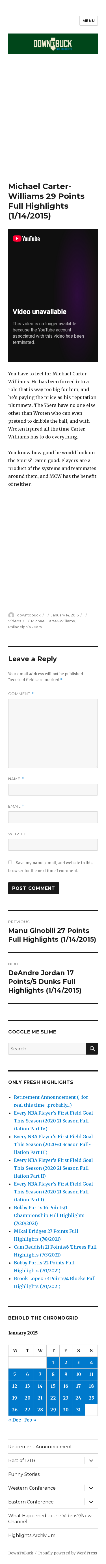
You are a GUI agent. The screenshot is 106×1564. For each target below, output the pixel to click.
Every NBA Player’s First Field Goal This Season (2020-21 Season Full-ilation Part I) (53, 1191)
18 (91, 1386)
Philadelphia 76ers (25, 627)
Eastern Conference (31, 1502)
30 (66, 1409)
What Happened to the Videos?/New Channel (50, 1518)
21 (40, 1398)
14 (40, 1386)
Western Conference (32, 1488)
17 (78, 1386)
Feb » (30, 1420)
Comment (21, 693)
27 (27, 1409)
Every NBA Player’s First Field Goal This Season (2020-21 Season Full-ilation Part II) (53, 1168)
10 (78, 1374)
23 (65, 1398)
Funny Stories (24, 1474)
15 (53, 1386)
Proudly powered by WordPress (67, 1553)
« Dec (14, 1420)
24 (78, 1398)
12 (14, 1386)
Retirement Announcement (40, 1446)
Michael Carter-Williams (53, 621)
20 (28, 1398)
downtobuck (29, 615)
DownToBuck (20, 1553)
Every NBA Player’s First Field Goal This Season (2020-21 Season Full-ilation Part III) (53, 1144)
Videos (14, 621)
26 (15, 1409)
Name (16, 778)
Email (16, 806)
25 (91, 1398)
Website (17, 834)
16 (65, 1386)
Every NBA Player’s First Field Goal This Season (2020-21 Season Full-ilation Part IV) (53, 1120)
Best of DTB (21, 1460)
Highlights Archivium (31, 1535)
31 (78, 1409)
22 (53, 1398)
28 (40, 1409)
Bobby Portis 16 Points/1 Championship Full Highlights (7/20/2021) (49, 1215)
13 (27, 1386)
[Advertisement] (53, 126)
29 (53, 1409)
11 (91, 1374)
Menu (89, 20)
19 (14, 1398)
